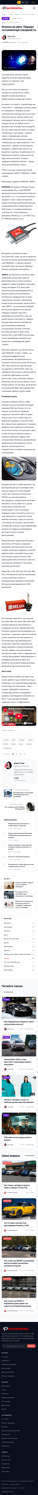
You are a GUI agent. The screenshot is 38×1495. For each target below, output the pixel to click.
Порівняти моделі (8, 1442)
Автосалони (6, 1456)
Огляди (5, 18)
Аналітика (19, 931)
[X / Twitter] (20, 754)
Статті (4, 1390)
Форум (4, 1409)
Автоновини (6, 1386)
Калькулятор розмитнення (11, 1430)
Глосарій (4, 1427)
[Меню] (34, 8)
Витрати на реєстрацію (10, 1438)
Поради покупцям (8, 1397)
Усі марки (5, 1357)
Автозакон (19, 923)
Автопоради (19, 927)
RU (23, 2)
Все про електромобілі (19, 939)
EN (27, 2)
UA (19, 2)
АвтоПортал (11, 730)
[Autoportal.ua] (12, 8)
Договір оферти (15, 1484)
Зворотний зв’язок (7, 1491)
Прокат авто (6, 1467)
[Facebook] (17, 754)
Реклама (21, 1488)
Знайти (31, 1346)
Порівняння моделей (9, 1364)
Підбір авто (6, 1360)
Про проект (6, 1471)
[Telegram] (13, 754)
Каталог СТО (6, 1460)
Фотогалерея (6, 1368)
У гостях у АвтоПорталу (19, 962)
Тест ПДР (5, 1419)
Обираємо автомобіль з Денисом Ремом (19, 954)
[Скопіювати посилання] (24, 754)
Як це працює (19, 970)
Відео (19, 935)
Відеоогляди (6, 1405)
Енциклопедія (19, 946)
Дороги (19, 942)
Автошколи (6, 1464)
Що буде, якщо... (19, 966)
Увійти (33, 2)
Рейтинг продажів (8, 1376)
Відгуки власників (8, 1372)
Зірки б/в (19, 950)
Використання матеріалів (9, 1488)
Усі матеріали (8, 992)
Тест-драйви (6, 1401)
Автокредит (6, 1434)
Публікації (5, 1394)
